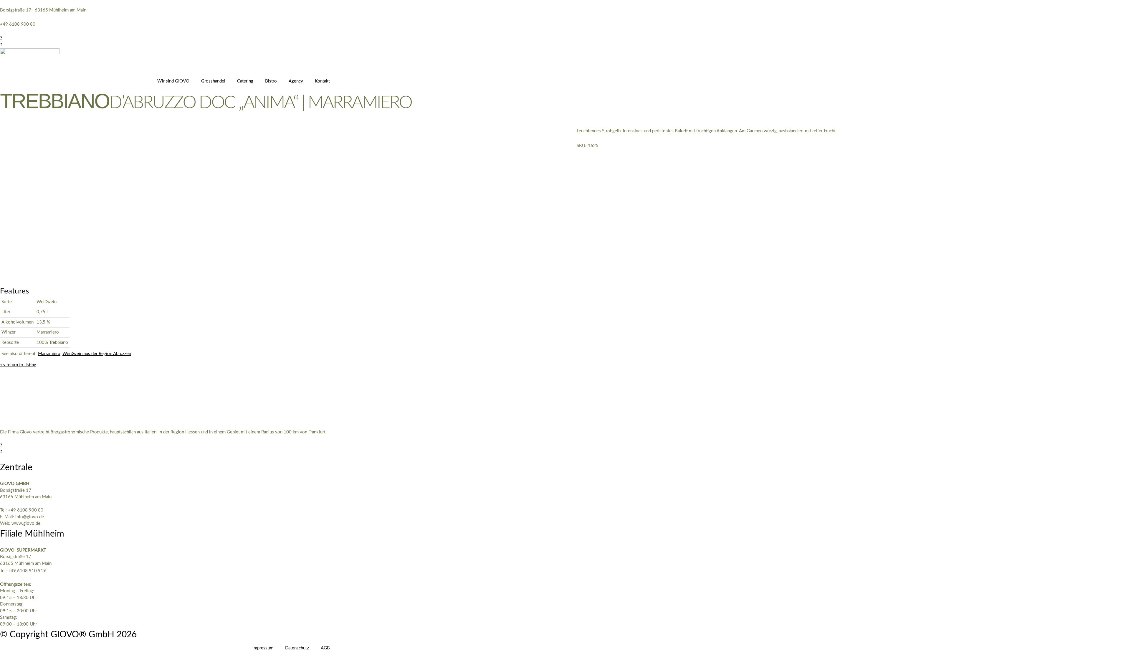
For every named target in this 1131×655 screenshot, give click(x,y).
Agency (296, 81)
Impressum (262, 648)
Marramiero (49, 354)
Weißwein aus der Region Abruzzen (96, 354)
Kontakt (322, 81)
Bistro (271, 81)
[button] (1, 38)
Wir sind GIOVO (173, 81)
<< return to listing (18, 365)
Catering (245, 81)
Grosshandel (213, 81)
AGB (325, 648)
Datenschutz (297, 648)
